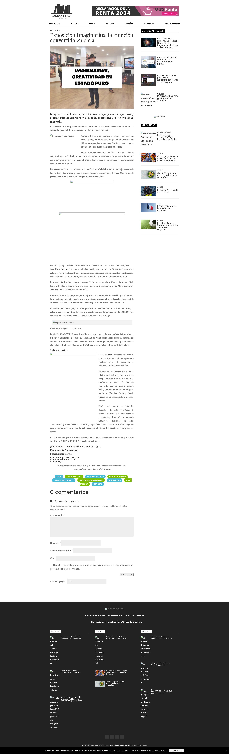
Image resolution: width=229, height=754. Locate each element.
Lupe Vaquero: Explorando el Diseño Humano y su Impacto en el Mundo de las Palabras (168, 43)
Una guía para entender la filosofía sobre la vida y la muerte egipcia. (161, 692)
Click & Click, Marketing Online (135, 745)
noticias (97, 484)
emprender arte (95, 477)
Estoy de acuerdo (176, 750)
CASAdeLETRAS (74, 477)
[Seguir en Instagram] (117, 737)
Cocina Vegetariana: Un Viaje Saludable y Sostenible (167, 175)
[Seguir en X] (112, 737)
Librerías (129, 23)
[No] (226, 750)
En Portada (54, 23)
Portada (54, 30)
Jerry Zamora (89, 114)
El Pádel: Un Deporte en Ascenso (167, 190)
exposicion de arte (64, 480)
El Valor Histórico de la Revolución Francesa (167, 208)
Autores (110, 23)
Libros (92, 23)
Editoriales (149, 23)
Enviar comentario (127, 575)
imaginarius (114, 480)
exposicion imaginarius (91, 480)
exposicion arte (117, 477)
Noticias (74, 23)
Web (52, 558)
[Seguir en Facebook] (107, 737)
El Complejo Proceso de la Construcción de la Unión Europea (167, 158)
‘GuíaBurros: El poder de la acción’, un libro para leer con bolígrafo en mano (71, 699)
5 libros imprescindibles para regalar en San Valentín (168, 97)
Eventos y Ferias (172, 23)
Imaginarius (66, 269)
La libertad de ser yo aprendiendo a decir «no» (161, 638)
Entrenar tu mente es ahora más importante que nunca (166, 60)
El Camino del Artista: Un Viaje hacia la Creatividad (167, 137)
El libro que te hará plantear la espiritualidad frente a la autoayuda (167, 78)
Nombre (55, 543)
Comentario (57, 515)
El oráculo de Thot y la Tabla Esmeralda (160, 664)
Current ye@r (58, 581)
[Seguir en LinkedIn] (122, 737)
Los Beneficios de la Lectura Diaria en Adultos (71, 671)
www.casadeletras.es (100, 745)
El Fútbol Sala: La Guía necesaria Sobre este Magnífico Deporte (168, 226)
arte (58, 477)
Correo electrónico (61, 550)
